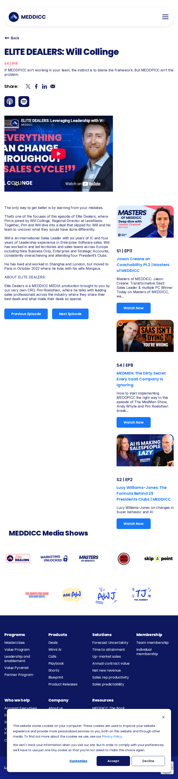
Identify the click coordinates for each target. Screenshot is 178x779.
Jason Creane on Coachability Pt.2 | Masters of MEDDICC (143, 264)
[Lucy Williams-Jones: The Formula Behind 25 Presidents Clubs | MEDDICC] (145, 450)
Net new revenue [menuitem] (106, 670)
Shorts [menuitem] (53, 670)
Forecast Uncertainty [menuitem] (110, 642)
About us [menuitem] (55, 708)
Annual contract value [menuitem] (111, 663)
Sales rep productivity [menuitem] (110, 677)
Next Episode (70, 313)
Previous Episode (26, 313)
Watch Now (134, 308)
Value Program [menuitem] (17, 649)
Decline (148, 761)
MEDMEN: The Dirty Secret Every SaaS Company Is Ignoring (141, 379)
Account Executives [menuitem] (20, 708)
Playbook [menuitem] (56, 663)
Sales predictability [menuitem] (108, 684)
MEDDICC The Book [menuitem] (108, 708)
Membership (149, 634)
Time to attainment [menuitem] (108, 649)
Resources (103, 700)
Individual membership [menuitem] (147, 651)
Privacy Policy (112, 736)
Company (58, 700)
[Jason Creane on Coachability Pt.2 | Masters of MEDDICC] (145, 221)
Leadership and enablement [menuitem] (17, 658)
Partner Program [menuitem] (18, 674)
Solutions (102, 634)
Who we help (17, 700)
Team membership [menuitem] (152, 642)
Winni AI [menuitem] (54, 649)
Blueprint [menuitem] (56, 677)
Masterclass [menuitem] (14, 642)
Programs (14, 634)
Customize (78, 761)
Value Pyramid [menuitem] (16, 667)
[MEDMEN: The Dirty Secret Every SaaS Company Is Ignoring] (145, 335)
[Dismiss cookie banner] (163, 717)
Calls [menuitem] (52, 656)
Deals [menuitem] (53, 642)
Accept (113, 761)
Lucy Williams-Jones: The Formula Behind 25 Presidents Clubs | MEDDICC (144, 493)
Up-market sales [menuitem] (106, 656)
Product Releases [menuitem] (62, 684)
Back (15, 38)
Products (57, 634)
